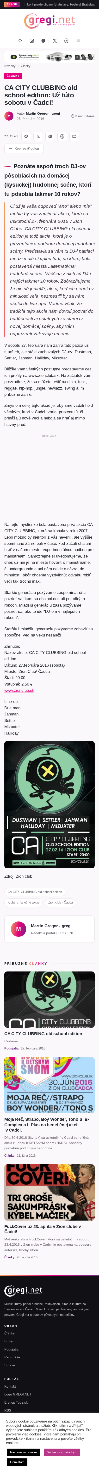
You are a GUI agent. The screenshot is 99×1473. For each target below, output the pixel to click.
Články (26, 66)
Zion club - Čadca (60, 902)
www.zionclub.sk (19, 690)
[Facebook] (43, 40)
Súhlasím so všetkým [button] (62, 1452)
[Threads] (66, 40)
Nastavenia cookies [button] (23, 1452)
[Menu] (78, 41)
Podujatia (11, 1349)
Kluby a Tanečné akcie (23, 902)
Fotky (8, 1341)
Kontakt (10, 1386)
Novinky (10, 66)
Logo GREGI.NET (17, 1394)
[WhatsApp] (50, 136)
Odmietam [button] (17, 1462)
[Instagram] (31, 40)
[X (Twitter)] (54, 40)
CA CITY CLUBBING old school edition (35, 892)
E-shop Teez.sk (16, 1402)
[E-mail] (74, 136)
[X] (38, 136)
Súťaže (9, 1365)
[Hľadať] (20, 40)
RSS (7, 1410)
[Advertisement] (49, 477)
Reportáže (12, 1357)
